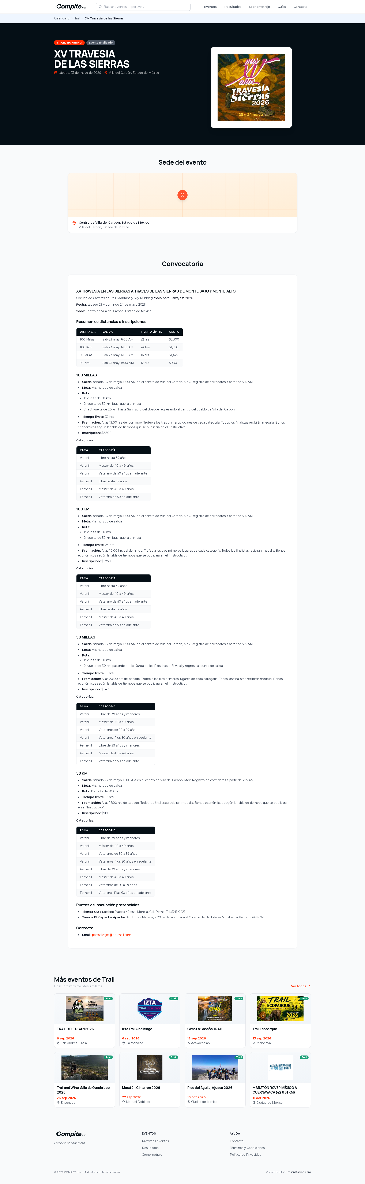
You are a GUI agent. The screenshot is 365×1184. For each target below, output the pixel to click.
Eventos (210, 7)
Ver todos (298, 986)
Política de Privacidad (245, 1155)
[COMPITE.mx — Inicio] (70, 7)
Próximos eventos (155, 1141)
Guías (282, 7)
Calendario (61, 18)
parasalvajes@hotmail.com (111, 935)
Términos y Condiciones (247, 1148)
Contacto (301, 7)
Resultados (232, 7)
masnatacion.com (299, 1172)
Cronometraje (259, 7)
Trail (77, 18)
